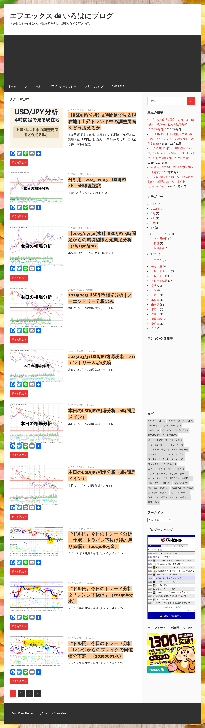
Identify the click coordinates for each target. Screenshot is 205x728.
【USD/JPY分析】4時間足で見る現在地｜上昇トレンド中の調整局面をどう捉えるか (102, 121)
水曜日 (155, 309)
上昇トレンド (156, 468)
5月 (152, 420)
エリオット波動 (157, 440)
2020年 (153, 430)
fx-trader (92, 110)
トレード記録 (162, 233)
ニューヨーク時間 (158, 449)
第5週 (153, 492)
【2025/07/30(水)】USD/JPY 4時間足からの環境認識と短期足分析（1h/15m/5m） (102, 240)
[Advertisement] (102, 57)
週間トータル (169, 497)
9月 (190, 420)
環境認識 (159, 248)
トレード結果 (159, 280)
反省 (154, 285)
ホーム (12, 86)
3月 (153, 213)
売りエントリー (157, 478)
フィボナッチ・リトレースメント (166, 459)
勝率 (184, 473)
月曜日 (155, 295)
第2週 (164, 487)
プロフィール (33, 86)
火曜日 (155, 314)
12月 (163, 425)
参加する (191, 610)
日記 (154, 290)
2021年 (167, 430)
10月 (152, 425)
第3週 (176, 487)
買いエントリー (180, 492)
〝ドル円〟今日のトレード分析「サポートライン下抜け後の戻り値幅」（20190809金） (100, 540)
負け (164, 492)
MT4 (153, 254)
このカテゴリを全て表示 (171, 607)
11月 (154, 204)
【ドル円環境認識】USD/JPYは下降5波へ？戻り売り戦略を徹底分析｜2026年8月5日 (170, 124)
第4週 (188, 487)
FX (152, 227)
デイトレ (175, 440)
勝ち (173, 473)
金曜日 (155, 323)
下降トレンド (175, 468)
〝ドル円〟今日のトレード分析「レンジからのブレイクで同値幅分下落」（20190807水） (100, 650)
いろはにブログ (93, 86)
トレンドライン (173, 444)
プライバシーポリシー (62, 86)
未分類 (155, 304)
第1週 (153, 487)
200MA (175, 425)
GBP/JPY (181, 430)
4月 (153, 218)
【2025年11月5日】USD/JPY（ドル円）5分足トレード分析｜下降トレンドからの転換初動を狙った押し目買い (171, 153)
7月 (153, 223)
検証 (156, 243)
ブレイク (154, 464)
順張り (153, 502)
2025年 (155, 208)
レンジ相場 (169, 464)
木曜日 (155, 299)
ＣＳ (154, 328)
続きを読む (18, 162)
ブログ (158, 260)
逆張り (153, 497)
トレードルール (160, 271)
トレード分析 (159, 276)
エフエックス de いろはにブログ (61, 15)
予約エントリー (157, 473)
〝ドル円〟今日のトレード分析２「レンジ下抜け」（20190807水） (100, 595)
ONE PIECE (118, 86)
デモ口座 (156, 266)
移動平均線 (181, 483)
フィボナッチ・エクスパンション (166, 454)
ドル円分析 (161, 238)
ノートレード (179, 449)
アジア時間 (169, 435)
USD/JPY (154, 435)
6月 (161, 420)
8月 (180, 420)
